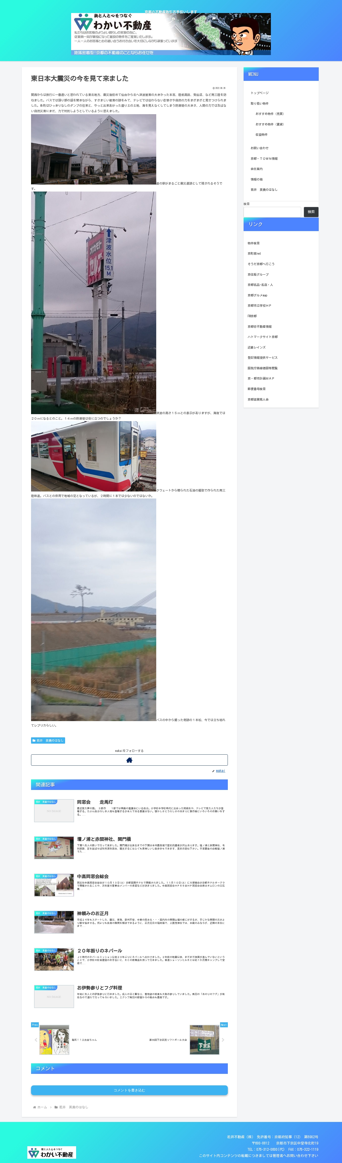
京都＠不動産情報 (260, 326)
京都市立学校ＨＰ (260, 305)
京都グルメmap (257, 295)
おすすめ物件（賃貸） (271, 124)
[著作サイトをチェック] (129, 760)
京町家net (254, 253)
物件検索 (254, 243)
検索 (247, 203)
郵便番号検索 (257, 388)
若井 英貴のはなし (50, 740)
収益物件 (262, 134)
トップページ (260, 92)
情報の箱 (257, 179)
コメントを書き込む (129, 1090)
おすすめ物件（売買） (271, 113)
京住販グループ (258, 274)
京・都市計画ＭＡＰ (261, 378)
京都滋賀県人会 (258, 399)
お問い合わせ (260, 147)
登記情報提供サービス (263, 357)
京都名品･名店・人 (260, 284)
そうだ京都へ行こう (261, 263)
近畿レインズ (257, 347)
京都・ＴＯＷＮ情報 (264, 158)
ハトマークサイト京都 (263, 336)
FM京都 (252, 315)
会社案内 (257, 168)
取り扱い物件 (260, 103)
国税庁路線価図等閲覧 (263, 368)
